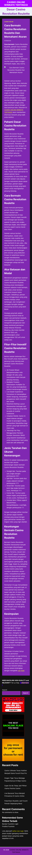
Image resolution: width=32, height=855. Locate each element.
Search (4, 690)
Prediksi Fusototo (8, 826)
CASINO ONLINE (8, 21)
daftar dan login (18, 831)
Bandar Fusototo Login (10, 824)
